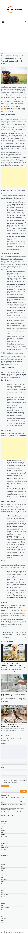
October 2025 (4, 845)
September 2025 (4, 847)
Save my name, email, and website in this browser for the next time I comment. (15, 781)
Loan (2, 905)
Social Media (3, 918)
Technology (3, 922)
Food (2, 886)
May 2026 (3, 830)
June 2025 (3, 852)
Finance (2, 883)
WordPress (21, 932)
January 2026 (4, 839)
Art (2, 857)
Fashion (3, 881)
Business (3, 868)
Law (2, 901)
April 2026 (3, 832)
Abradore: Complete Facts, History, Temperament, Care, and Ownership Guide (12, 664)
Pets (2, 53)
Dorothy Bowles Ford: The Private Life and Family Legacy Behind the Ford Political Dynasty (12, 808)
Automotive (3, 860)
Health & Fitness (4, 894)
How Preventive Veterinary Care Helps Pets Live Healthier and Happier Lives (13, 695)
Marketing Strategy (5, 907)
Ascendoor (9, 932)
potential (24, 610)
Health (2, 892)
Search (23, 791)
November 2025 (4, 843)
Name (3, 761)
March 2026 (3, 834)
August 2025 (4, 849)
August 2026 (4, 823)
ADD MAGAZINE (13, 931)
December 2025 (4, 841)
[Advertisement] (14, 38)
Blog (2, 866)
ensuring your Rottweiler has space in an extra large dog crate (13, 120)
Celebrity (3, 870)
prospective (4, 108)
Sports (2, 920)
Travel (2, 927)
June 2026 (3, 828)
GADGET (3, 888)
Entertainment (4, 879)
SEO (2, 916)
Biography (3, 864)
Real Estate (3, 914)
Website (3, 774)
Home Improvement (5, 899)
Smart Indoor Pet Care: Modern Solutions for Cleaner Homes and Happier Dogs (12, 725)
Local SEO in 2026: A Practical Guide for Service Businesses (13, 811)
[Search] (25, 22)
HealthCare (3, 896)
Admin (3, 66)
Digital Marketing (4, 875)
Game (2, 890)
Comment (4, 743)
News (2, 909)
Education (3, 877)
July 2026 (3, 826)
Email (3, 767)
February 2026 (4, 836)
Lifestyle (3, 903)
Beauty (2, 862)
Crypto (2, 873)
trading (2, 925)
